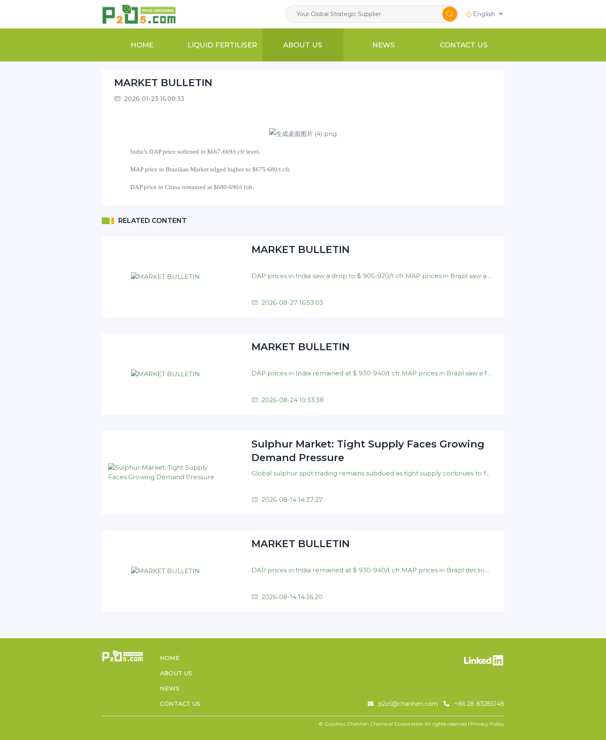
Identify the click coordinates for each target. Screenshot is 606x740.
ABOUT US (302, 45)
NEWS (383, 45)
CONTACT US (464, 45)
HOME (142, 45)
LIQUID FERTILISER (222, 45)
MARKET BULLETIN (163, 83)
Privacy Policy (487, 724)
